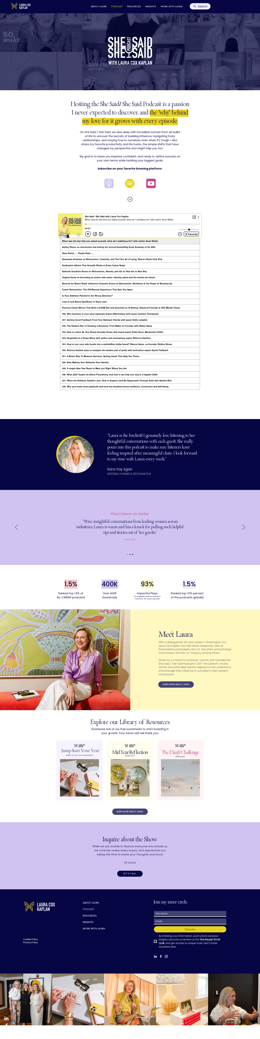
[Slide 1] (127, 554)
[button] (130, 874)
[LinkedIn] (6, 1018)
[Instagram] (6, 1033)
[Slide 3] (132, 554)
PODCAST (88, 909)
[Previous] (16, 527)
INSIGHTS (88, 922)
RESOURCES (90, 915)
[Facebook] (6, 1026)
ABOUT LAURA (91, 902)
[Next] (243, 527)
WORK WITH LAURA (94, 928)
